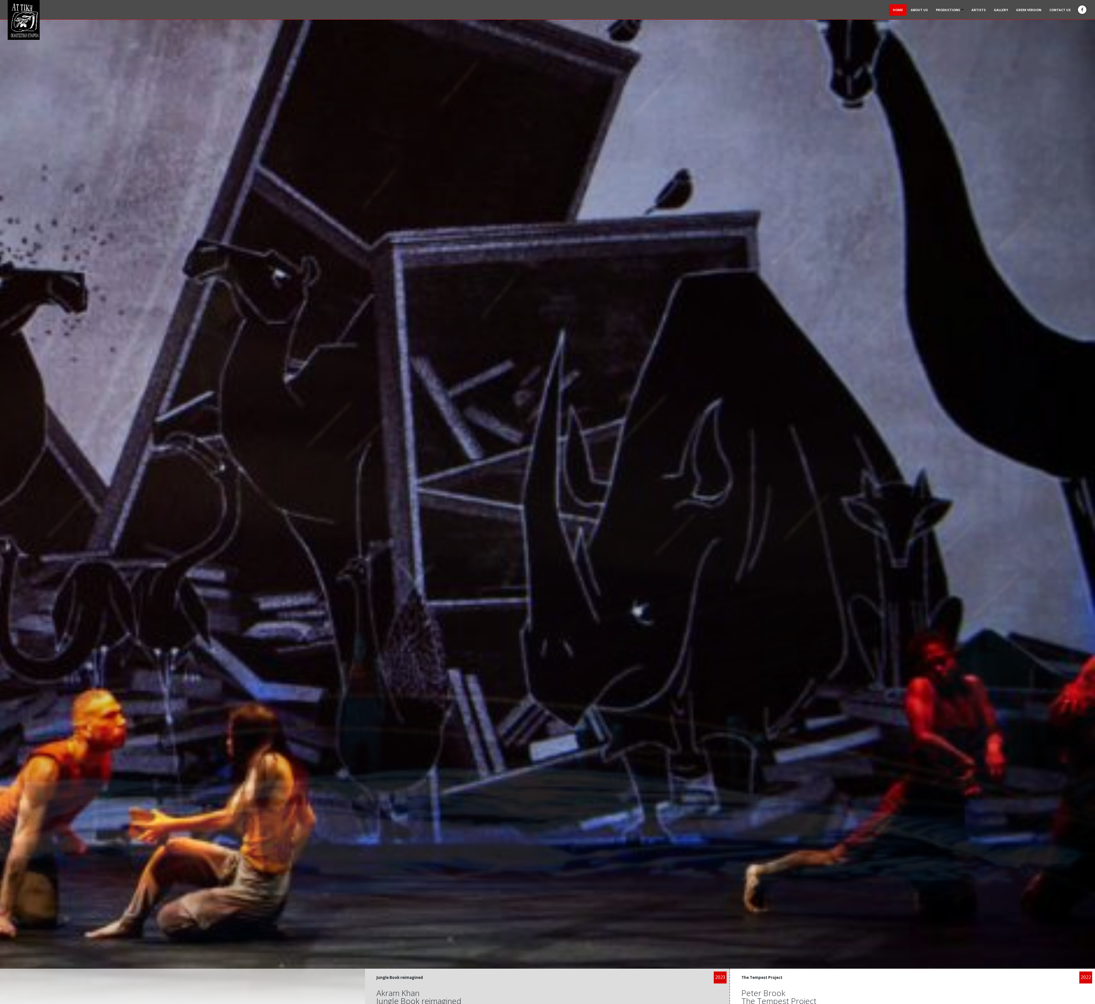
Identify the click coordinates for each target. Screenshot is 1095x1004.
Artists (979, 10)
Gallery (1001, 10)
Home (898, 10)
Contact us (1060, 10)
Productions (948, 10)
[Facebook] (1082, 10)
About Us (919, 10)
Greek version (1028, 10)
